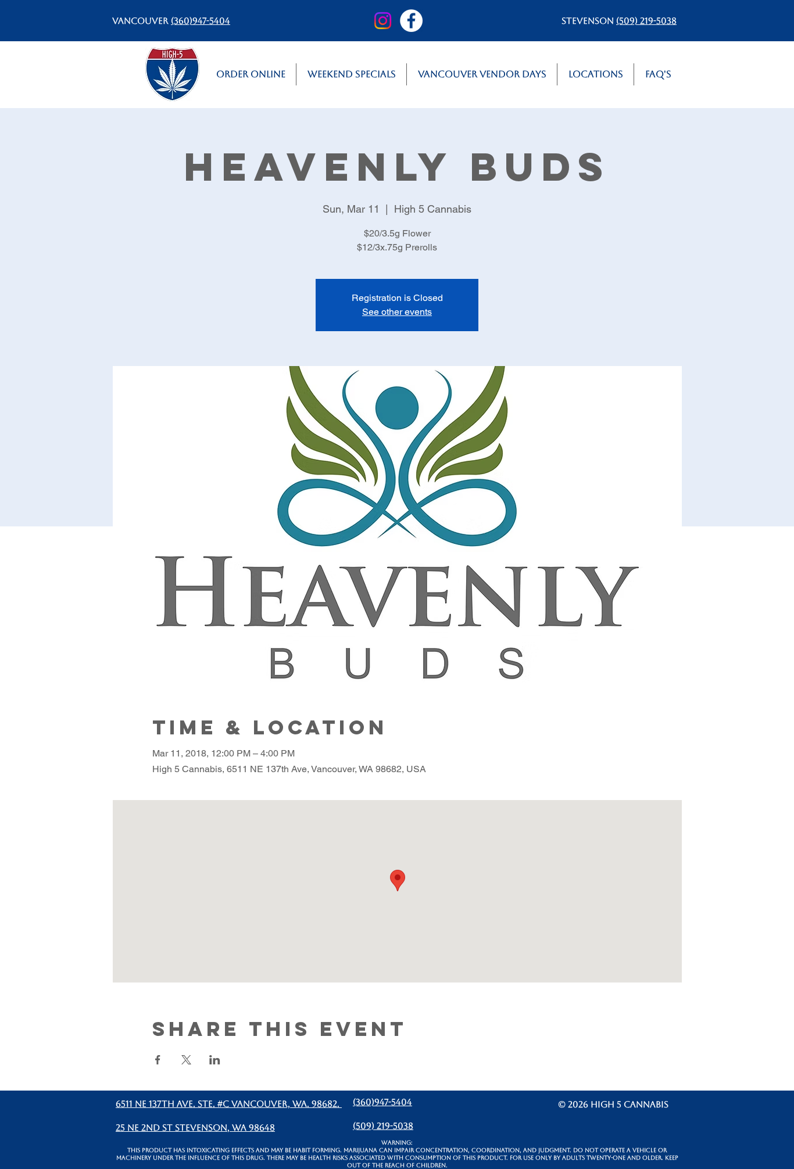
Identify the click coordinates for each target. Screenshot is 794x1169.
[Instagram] (382, 20)
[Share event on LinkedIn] (214, 1059)
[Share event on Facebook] (157, 1059)
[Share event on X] (186, 1059)
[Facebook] (411, 20)
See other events (397, 311)
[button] (595, 74)
